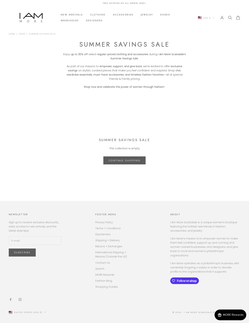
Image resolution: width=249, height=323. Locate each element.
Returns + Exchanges (108, 246)
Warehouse (70, 20)
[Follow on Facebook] (10, 299)
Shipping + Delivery (107, 240)
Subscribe (22, 252)
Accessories (123, 14)
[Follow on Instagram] (20, 299)
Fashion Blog (103, 281)
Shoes (165, 14)
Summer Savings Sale (42, 34)
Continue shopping (124, 160)
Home (12, 34)
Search (99, 269)
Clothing (98, 14)
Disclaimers (102, 234)
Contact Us (102, 263)
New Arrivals (72, 14)
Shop (22, 34)
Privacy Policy (104, 222)
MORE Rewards (104, 275)
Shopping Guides (106, 287)
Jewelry (147, 14)
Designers (94, 20)
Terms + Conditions (108, 228)
